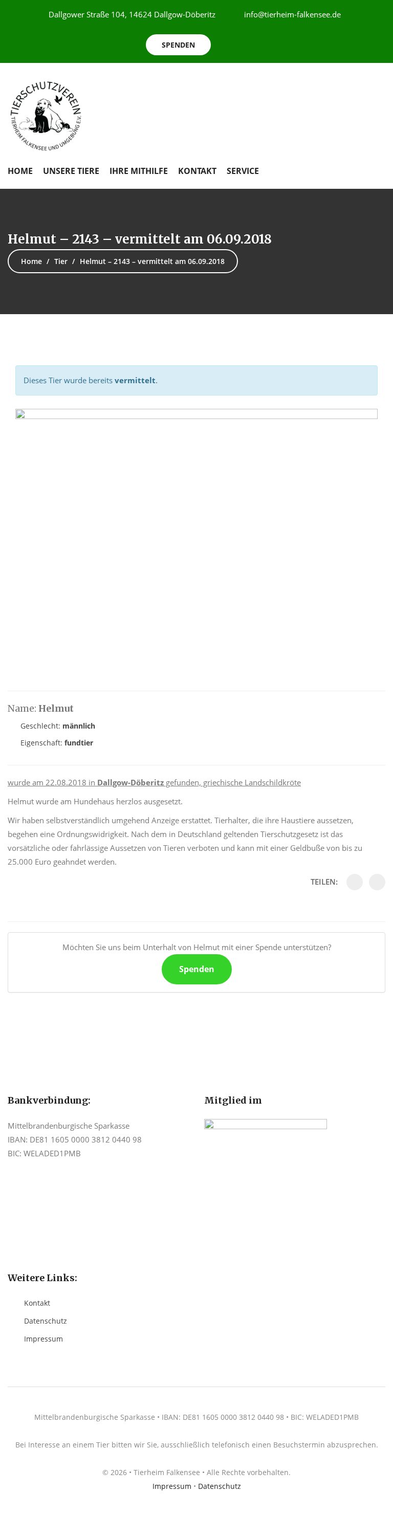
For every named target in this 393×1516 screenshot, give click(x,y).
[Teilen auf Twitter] (377, 882)
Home (20, 171)
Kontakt (197, 171)
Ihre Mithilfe (139, 171)
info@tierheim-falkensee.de (292, 14)
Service (243, 171)
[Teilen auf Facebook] (354, 882)
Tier (61, 261)
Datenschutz (45, 1321)
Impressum (43, 1339)
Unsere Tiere (71, 171)
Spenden (178, 45)
